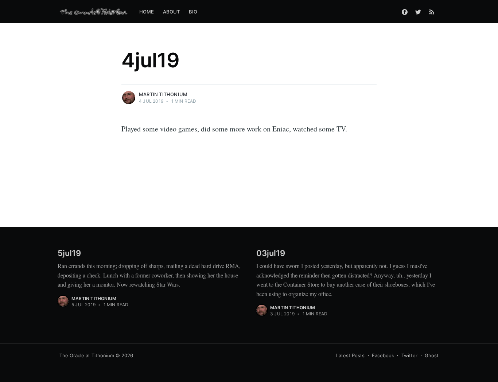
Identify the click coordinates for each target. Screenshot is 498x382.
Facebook (383, 355)
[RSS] (432, 11)
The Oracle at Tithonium (86, 355)
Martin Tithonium (163, 94)
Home (146, 12)
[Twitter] (418, 11)
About (171, 12)
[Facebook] (404, 11)
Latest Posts (350, 355)
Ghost (432, 355)
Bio (193, 12)
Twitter (409, 355)
